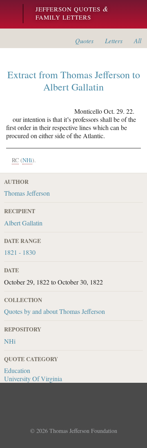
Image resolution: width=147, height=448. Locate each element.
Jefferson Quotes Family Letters (72, 13)
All (137, 40)
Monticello (9, 14)
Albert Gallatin (23, 222)
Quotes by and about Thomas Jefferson (54, 311)
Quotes (84, 40)
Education (17, 370)
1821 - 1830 (20, 252)
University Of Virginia (33, 378)
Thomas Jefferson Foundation (83, 431)
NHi (10, 341)
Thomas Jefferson (27, 193)
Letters (113, 40)
